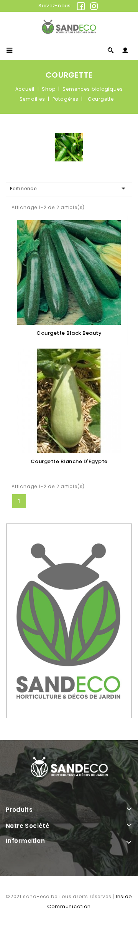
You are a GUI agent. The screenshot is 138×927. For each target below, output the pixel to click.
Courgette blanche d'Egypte (69, 461)
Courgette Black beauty (69, 333)
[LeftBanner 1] (69, 621)
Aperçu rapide (69, 263)
